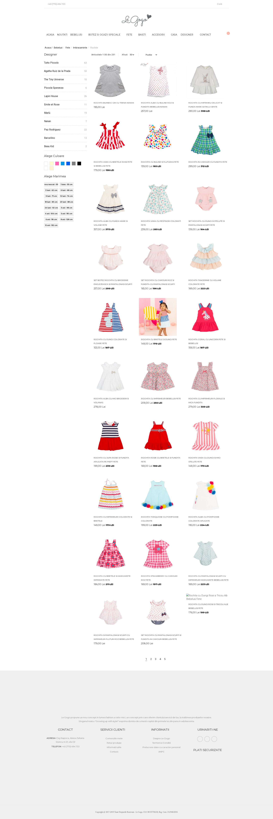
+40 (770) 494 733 (56, 4)
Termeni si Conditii (161, 743)
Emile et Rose (52, 104)
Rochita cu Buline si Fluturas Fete (160, 162)
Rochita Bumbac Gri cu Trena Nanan (114, 103)
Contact (205, 34)
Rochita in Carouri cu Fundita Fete (207, 162)
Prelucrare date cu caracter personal (161, 747)
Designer (187, 34)
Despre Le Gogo (161, 738)
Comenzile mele (114, 738)
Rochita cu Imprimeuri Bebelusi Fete (161, 398)
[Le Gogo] (137, 20)
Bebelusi (58, 47)
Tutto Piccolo (51, 62)
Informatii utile (114, 747)
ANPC (161, 751)
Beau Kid (49, 146)
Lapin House (51, 96)
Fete (68, 47)
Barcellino (49, 137)
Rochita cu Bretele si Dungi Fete (159, 339)
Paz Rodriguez (52, 129)
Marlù (47, 112)
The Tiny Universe (54, 79)
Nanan (47, 121)
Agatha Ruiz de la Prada (57, 71)
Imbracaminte (80, 47)
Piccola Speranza (53, 87)
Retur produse (114, 743)
